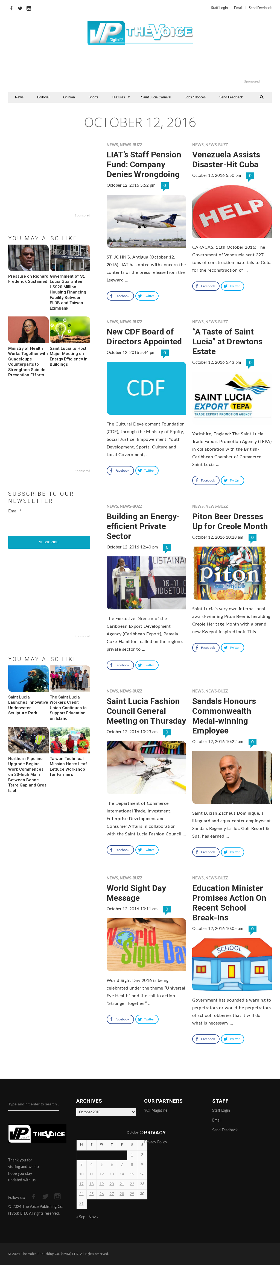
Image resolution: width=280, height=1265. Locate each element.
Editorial (43, 97)
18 (91, 1184)
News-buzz (131, 145)
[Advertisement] (162, 65)
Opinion (69, 97)
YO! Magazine (155, 1111)
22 (132, 1184)
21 (122, 1184)
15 (132, 1174)
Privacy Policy (155, 1142)
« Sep (80, 1217)
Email (238, 8)
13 (112, 1174)
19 (102, 1184)
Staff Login (219, 8)
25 (91, 1194)
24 (81, 1194)
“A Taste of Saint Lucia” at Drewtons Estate (227, 341)
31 (81, 1204)
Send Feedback (260, 8)
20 (112, 1184)
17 (81, 1184)
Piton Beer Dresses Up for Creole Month (230, 521)
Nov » (93, 1217)
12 (102, 1174)
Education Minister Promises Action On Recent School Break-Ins (229, 902)
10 (81, 1174)
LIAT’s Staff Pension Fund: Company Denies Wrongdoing (144, 164)
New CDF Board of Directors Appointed (144, 336)
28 (122, 1194)
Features (118, 97)
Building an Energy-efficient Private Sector (143, 526)
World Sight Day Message (136, 893)
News (19, 97)
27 (112, 1194)
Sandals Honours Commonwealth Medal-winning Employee (224, 715)
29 (132, 1194)
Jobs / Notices (195, 97)
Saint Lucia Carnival (156, 97)
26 (102, 1194)
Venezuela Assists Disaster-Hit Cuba (226, 159)
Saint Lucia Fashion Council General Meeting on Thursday (146, 711)
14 (122, 1174)
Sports (93, 97)
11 (91, 1174)
